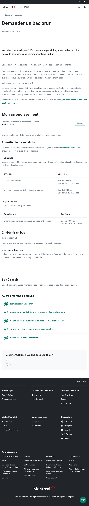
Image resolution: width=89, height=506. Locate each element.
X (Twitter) (68, 434)
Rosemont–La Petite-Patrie (54, 472)
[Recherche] (79, 7)
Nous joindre (36, 395)
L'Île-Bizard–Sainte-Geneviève (9, 472)
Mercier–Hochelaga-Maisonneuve (32, 470)
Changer (80, 123)
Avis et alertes (7, 395)
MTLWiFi (5, 426)
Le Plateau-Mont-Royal (33, 461)
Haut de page (81, 381)
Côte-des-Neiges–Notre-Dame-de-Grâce (10, 466)
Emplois (64, 399)
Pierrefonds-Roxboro (54, 461)
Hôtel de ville (7, 421)
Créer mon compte (9, 399)
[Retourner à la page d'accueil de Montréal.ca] (9, 7)
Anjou (4, 461)
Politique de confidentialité (40, 497)
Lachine (5, 478)
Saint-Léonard (74, 456)
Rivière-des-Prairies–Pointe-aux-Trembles (54, 466)
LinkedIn (67, 430)
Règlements (36, 426)
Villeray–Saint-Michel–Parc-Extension (77, 470)
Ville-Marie (73, 465)
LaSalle (27, 456)
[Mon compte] (85, 7)
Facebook (68, 421)
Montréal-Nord (29, 476)
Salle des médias (38, 399)
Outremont (50, 456)
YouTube (67, 438)
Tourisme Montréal (9, 430)
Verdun (71, 461)
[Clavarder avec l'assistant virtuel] (83, 500)
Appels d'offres (67, 395)
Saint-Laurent (51, 478)
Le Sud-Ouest (29, 465)
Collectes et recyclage (13, 15)
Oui (11, 360)
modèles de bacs (67, 148)
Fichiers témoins (21, 497)
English (82, 2)
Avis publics (36, 421)
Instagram (68, 426)
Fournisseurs (66, 403)
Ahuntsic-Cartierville (10, 456)
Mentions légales (58, 497)
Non (11, 364)
